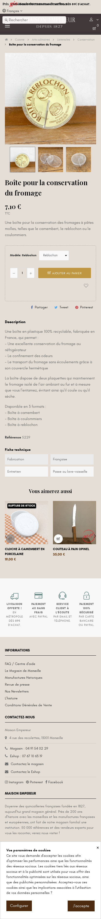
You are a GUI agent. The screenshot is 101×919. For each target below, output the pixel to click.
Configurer (19, 906)
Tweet (64, 307)
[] (10, 538)
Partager (41, 307)
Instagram (16, 782)
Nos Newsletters (17, 691)
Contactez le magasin (27, 764)
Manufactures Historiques (23, 678)
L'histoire (11, 698)
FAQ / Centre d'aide (20, 664)
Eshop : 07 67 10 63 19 (26, 756)
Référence (13, 437)
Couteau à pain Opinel (71, 549)
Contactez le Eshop (25, 772)
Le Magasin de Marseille (23, 671)
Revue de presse (17, 684)
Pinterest (86, 307)
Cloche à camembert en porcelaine (25, 551)
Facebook (55, 782)
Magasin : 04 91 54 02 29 (29, 748)
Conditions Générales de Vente (28, 705)
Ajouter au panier (66, 273)
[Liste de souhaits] (86, 286)
